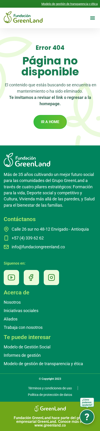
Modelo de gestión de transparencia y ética (69, 4)
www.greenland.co (50, 425)
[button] (92, 18)
